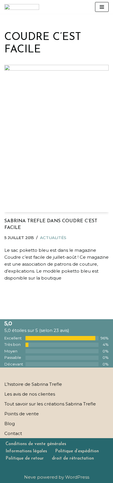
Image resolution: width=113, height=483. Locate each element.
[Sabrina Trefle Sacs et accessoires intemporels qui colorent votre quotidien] (21, 7)
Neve (30, 477)
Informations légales (26, 451)
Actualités (53, 237)
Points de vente (21, 413)
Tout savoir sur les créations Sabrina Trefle (50, 404)
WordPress (77, 477)
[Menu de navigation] (102, 7)
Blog (9, 423)
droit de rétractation (73, 458)
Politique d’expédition (77, 451)
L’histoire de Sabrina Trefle (33, 384)
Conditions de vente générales (36, 444)
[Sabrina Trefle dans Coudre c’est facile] (56, 138)
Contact (13, 433)
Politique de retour (25, 458)
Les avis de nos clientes (29, 394)
